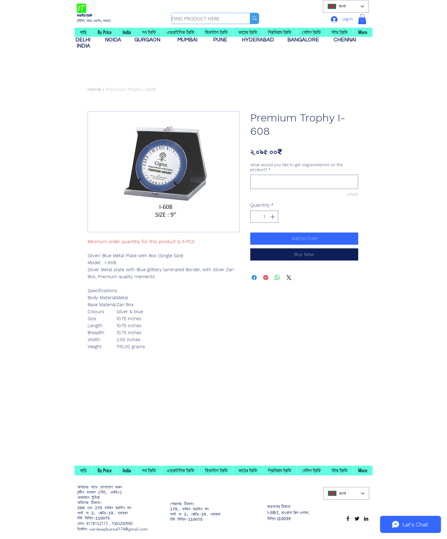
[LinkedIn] (366, 519)
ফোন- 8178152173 (92, 523)
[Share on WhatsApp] (277, 277)
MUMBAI (188, 40)
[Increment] (273, 216)
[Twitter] (357, 519)
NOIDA (116, 40)
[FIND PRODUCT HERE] (254, 18)
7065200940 (122, 523)
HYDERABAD (261, 40)
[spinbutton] (264, 216)
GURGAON (149, 40)
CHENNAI (345, 40)
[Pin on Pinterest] (265, 277)
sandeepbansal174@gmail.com (118, 529)
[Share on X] (289, 277)
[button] (362, 19)
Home (94, 89)
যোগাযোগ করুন (111, 487)
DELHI (85, 40)
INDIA (83, 46)
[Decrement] (255, 216)
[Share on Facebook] (254, 277)
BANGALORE (305, 40)
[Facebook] (348, 519)
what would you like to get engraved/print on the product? (296, 167)
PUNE (222, 40)
